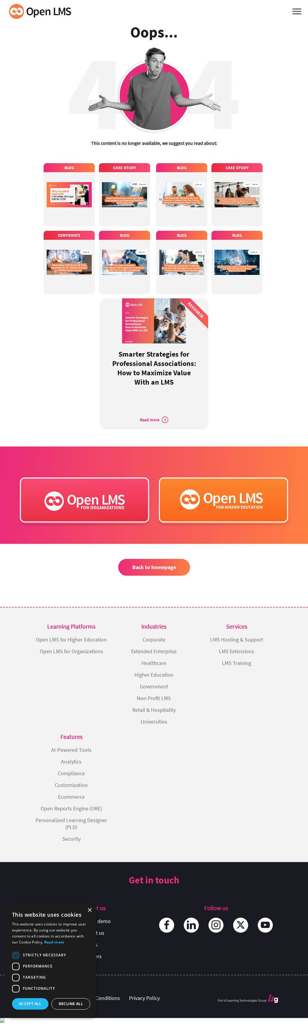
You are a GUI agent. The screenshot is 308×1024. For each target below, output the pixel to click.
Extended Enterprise (154, 651)
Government (154, 686)
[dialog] (51, 961)
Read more (54, 942)
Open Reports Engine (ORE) (71, 808)
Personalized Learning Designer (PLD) (71, 823)
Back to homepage (154, 567)
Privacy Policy (144, 998)
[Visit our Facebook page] (166, 925)
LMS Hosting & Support (236, 639)
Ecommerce (71, 796)
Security (71, 838)
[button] (296, 11)
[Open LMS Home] (40, 11)
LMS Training (236, 663)
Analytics (71, 761)
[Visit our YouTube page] (265, 925)
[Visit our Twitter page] (240, 925)
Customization (71, 785)
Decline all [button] (71, 1003)
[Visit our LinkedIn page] (191, 925)
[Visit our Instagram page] (215, 925)
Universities (154, 721)
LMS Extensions (236, 651)
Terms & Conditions (97, 998)
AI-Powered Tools (71, 749)
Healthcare (153, 663)
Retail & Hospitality (154, 709)
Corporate (154, 639)
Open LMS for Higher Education (71, 639)
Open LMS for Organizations (71, 651)
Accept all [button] (30, 1003)
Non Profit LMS (154, 698)
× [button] (89, 910)
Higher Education (154, 674)
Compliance (71, 773)
